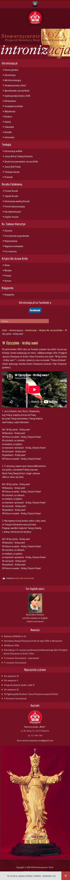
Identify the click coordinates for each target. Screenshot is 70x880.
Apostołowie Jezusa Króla (17, 90)
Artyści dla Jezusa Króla (50, 330)
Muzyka (8, 270)
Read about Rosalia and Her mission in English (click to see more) (35, 618)
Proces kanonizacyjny (15, 206)
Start (4, 330)
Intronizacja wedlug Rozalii (17, 201)
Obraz (7, 265)
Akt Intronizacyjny (13, 80)
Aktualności (10, 111)
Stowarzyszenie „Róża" (15, 85)
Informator (9, 137)
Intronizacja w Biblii (13, 151)
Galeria (8, 122)
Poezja (8, 275)
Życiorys (8, 230)
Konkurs (8, 116)
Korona (8, 281)
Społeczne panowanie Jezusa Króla (21, 161)
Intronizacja (10, 75)
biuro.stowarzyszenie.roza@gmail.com (35, 740)
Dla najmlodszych (13, 211)
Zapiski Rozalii (11, 196)
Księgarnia (9, 294)
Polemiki (9, 177)
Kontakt (8, 132)
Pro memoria (11, 251)
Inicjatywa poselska (14, 106)
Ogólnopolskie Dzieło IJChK (17, 96)
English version (12, 217)
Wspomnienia (11, 241)
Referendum (10, 101)
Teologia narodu (12, 172)
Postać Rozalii (11, 191)
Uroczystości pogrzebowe (17, 236)
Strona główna (11, 70)
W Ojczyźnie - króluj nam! (20, 343)
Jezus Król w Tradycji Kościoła (19, 156)
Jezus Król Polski (13, 166)
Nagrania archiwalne (14, 246)
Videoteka (9, 127)
